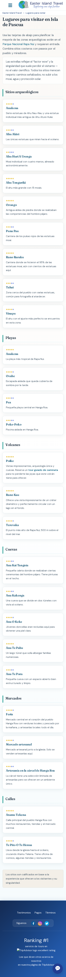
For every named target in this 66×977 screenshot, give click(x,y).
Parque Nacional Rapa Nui (18, 44)
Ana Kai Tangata (17, 565)
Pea (8, 402)
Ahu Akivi (12, 134)
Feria (9, 714)
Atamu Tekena (16, 815)
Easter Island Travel (12, 13)
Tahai (9, 287)
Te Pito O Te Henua (19, 845)
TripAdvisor (48, 964)
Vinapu (11, 313)
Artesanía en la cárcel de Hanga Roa (30, 770)
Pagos (38, 912)
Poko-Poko (13, 424)
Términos (50, 912)
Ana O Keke (14, 622)
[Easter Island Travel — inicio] (41, 4)
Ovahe (10, 376)
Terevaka (12, 525)
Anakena (12, 108)
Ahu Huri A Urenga (19, 156)
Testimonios (24, 912)
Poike (10, 461)
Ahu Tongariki (15, 182)
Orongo (11, 205)
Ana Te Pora (14, 674)
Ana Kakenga (15, 595)
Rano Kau (12, 495)
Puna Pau (12, 231)
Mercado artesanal (19, 744)
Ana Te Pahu (14, 648)
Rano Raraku (15, 257)
